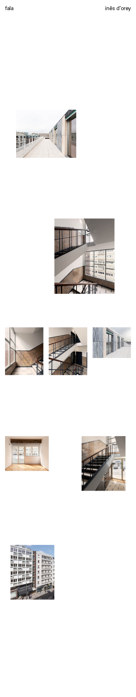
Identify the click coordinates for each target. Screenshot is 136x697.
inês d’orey (118, 8)
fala (9, 8)
